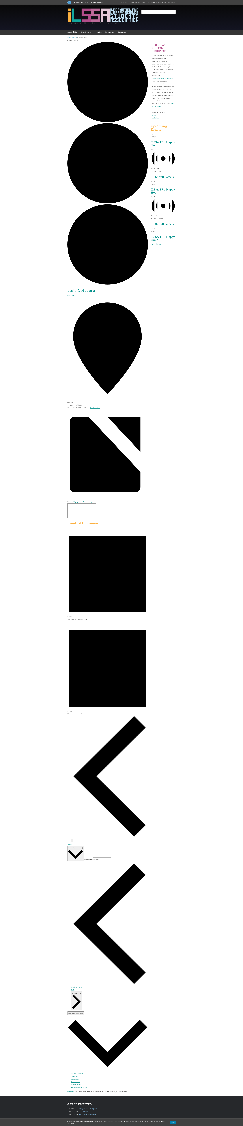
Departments (151, 2)
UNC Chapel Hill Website (87, 1114)
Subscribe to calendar (76, 1013)
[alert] (107, 573)
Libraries (137, 2)
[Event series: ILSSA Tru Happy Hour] (157, 137)
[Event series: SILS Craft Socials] (164, 171)
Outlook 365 (75, 1079)
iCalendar (74, 1076)
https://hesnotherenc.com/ (82, 502)
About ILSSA (72, 32)
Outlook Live (75, 1082)
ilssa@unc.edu (83, 1109)
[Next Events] (72, 840)
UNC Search (171, 2)
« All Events (71, 295)
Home (69, 37)
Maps (143, 2)
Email (154, 115)
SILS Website (83, 1111)
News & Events (86, 32)
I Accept (173, 1122)
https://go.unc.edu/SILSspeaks (162, 78)
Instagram (155, 118)
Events (132, 2)
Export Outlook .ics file (79, 1087)
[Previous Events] (109, 837)
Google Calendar (77, 1073)
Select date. (88, 859)
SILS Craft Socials (162, 177)
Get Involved (109, 32)
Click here (70, 1092)
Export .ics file (76, 1085)
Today (69, 845)
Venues (74, 37)
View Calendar (156, 244)
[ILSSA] (103, 15)
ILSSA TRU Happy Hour (163, 144)
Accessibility (124, 2)
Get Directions (95, 408)
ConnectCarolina (161, 2)
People (98, 32)
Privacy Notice (70, 1123)
